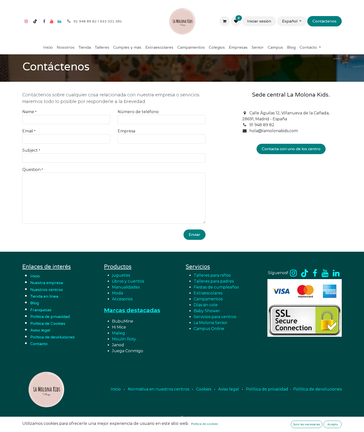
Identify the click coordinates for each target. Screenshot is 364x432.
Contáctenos (324, 21)
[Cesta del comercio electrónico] (224, 21)
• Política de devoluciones (316, 389)
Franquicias (41, 310)
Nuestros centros (46, 289)
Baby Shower (207, 311)
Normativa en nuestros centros (158, 389)
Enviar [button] (194, 234)
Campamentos (208, 299)
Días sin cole (206, 305)
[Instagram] (26, 21)
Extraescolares (208, 293)
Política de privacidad (50, 316)
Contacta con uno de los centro (291, 148)
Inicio (35, 276)
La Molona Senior (211, 322)
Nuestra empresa (47, 282)
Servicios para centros (215, 316)
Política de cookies (204, 424)
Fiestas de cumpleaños (216, 287)
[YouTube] (51, 21)
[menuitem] (48, 47)
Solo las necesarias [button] (306, 424)
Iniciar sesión (259, 21)
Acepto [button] (332, 424)
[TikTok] (35, 21)
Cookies (203, 389)
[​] (293, 273)
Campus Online (209, 328)
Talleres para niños (212, 275)
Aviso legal (228, 389)
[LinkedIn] (59, 21)
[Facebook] (44, 21)
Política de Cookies (47, 323)
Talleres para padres (214, 281)
